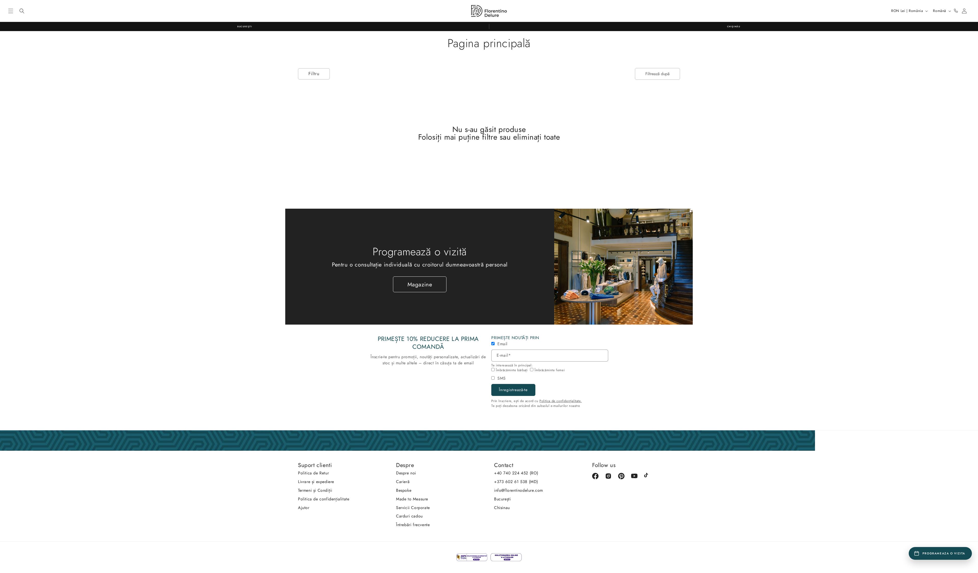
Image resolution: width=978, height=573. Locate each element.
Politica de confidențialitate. (560, 400)
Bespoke (403, 490)
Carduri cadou (409, 516)
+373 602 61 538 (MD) (516, 482)
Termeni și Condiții (315, 490)
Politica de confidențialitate (323, 499)
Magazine (420, 284)
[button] (10, 11)
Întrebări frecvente (413, 525)
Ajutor (303, 508)
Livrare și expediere (316, 482)
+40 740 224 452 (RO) (516, 473)
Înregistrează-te (513, 390)
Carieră (403, 482)
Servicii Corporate (413, 508)
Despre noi (406, 473)
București (502, 499)
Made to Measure (412, 499)
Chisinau (502, 508)
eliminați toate (536, 136)
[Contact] (956, 11)
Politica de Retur (313, 473)
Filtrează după (657, 74)
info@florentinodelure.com (518, 490)
